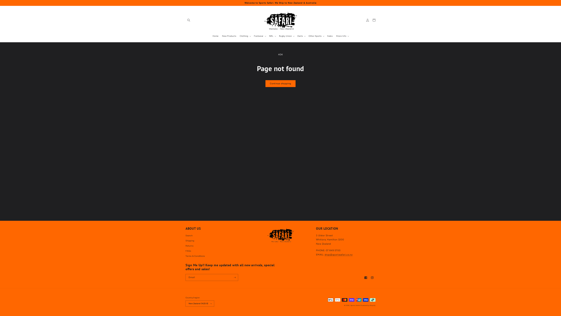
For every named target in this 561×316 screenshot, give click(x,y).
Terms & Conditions (195, 256)
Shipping (190, 240)
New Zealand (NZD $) (198, 303)
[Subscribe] (235, 277)
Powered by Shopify (368, 305)
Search (189, 235)
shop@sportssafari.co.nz (339, 254)
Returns (189, 246)
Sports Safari (355, 305)
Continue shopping (280, 83)
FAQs (188, 251)
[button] (189, 20)
